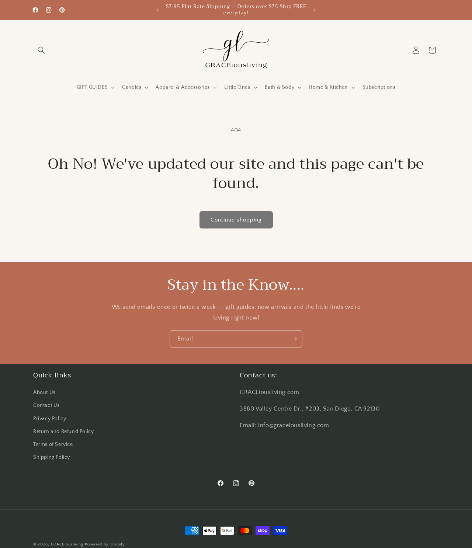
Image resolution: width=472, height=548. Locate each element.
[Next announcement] (314, 10)
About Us (44, 392)
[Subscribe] (294, 339)
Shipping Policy (51, 457)
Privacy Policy (49, 419)
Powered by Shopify (105, 544)
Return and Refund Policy (63, 431)
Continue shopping (236, 220)
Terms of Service (53, 444)
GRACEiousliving (67, 544)
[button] (41, 50)
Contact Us (46, 406)
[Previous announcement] (157, 10)
